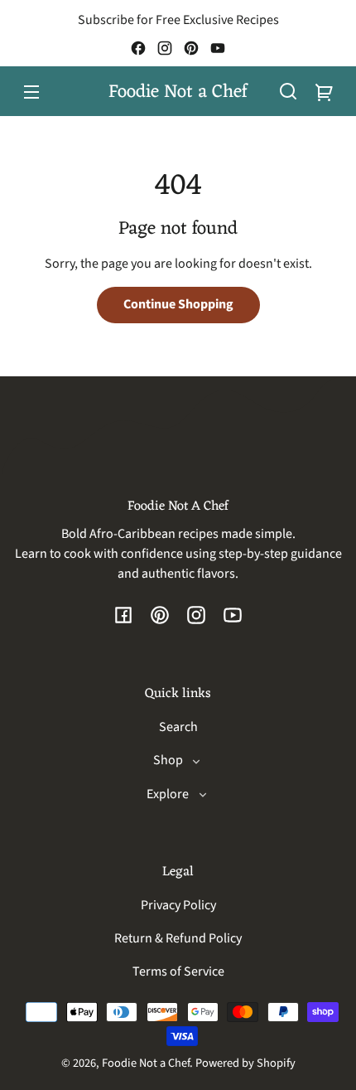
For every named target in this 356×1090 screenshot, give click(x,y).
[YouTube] (217, 48)
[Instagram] (164, 48)
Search (178, 727)
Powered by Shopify (245, 1063)
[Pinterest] (191, 48)
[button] (288, 91)
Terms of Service (178, 971)
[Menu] (31, 91)
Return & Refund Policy (178, 938)
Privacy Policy (178, 905)
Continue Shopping (178, 304)
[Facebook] (138, 48)
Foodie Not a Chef (146, 1063)
